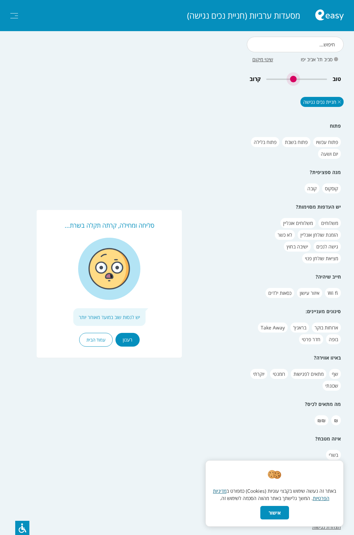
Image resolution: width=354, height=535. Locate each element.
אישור (275, 512)
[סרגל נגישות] (22, 528)
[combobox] (295, 44)
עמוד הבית (95, 340)
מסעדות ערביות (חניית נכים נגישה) (243, 15)
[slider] (296, 79)
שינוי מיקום (262, 59)
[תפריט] (14, 16)
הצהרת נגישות (326, 527)
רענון (127, 339)
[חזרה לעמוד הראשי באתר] (329, 15)
